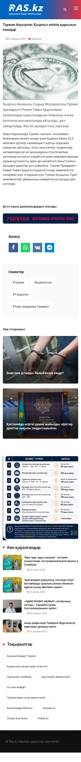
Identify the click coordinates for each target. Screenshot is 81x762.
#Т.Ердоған (20, 294)
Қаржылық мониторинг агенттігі (27, 666)
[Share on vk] (37, 247)
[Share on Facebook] (13, 247)
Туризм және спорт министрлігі (26, 697)
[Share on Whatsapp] (25, 247)
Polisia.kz (43, 718)
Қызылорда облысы (19, 708)
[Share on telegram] (49, 247)
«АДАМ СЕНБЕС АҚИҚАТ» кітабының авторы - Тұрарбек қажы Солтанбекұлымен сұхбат (47, 605)
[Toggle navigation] (76, 8)
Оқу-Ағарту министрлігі (55, 676)
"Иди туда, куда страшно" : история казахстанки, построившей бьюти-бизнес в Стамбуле (51, 561)
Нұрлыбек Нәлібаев (19, 676)
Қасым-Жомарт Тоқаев (21, 656)
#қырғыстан (43, 282)
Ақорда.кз (49, 708)
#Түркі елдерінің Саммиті (31, 306)
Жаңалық (36, 39)
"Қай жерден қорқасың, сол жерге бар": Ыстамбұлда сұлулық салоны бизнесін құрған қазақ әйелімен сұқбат (49, 583)
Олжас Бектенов (17, 718)
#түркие (18, 282)
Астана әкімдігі (16, 687)
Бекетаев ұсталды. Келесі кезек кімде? (35, 373)
